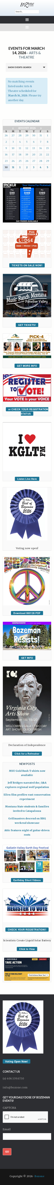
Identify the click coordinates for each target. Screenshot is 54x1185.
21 (40, 154)
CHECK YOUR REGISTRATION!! (27, 929)
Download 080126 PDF (27, 613)
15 (47, 148)
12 (27, 148)
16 (6, 154)
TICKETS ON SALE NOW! (27, 265)
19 (27, 154)
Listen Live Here (27, 479)
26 (6, 135)
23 (6, 160)
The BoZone (27, 5)
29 (26, 135)
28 (19, 135)
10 (13, 148)
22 (47, 154)
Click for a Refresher (27, 753)
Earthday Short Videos (27, 880)
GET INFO (27, 658)
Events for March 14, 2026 (26, 50)
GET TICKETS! (27, 325)
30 (33, 135)
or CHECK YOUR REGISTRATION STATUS (28, 411)
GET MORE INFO (27, 365)
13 (33, 148)
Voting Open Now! (16, 1061)
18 (20, 154)
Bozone (39, 1176)
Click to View (27, 949)
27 (13, 135)
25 (20, 160)
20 (33, 154)
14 (40, 148)
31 (40, 135)
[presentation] (25, 1117)
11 (20, 148)
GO (7, 1151)
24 (13, 160)
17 (13, 154)
